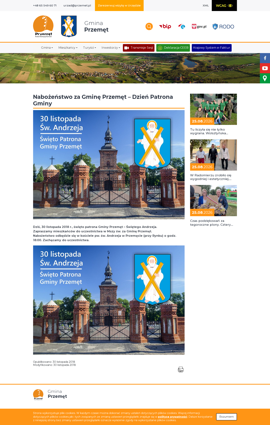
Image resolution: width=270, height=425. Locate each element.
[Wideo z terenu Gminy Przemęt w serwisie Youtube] (265, 68)
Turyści (88, 47)
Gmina (46, 47)
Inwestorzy (110, 47)
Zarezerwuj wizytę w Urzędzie (119, 5)
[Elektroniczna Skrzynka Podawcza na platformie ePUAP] (181, 26)
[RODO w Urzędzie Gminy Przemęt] (223, 26)
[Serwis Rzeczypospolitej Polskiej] (199, 26)
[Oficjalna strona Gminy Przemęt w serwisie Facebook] (265, 58)
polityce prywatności (172, 416)
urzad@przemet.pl (77, 5)
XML (206, 5)
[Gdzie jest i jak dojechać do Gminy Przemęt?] (265, 78)
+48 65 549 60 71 (45, 5)
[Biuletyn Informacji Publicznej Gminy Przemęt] (165, 26)
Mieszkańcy (66, 47)
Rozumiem (226, 416)
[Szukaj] (149, 26)
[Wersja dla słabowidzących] (224, 5)
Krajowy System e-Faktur (211, 47)
